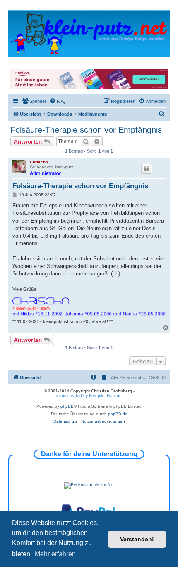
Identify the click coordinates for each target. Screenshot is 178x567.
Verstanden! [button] (137, 539)
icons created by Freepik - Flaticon (89, 395)
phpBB (67, 406)
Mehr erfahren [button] (55, 553)
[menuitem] (34, 101)
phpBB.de (117, 413)
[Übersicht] (89, 33)
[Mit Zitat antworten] (146, 169)
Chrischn (39, 162)
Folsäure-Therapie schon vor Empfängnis (86, 129)
